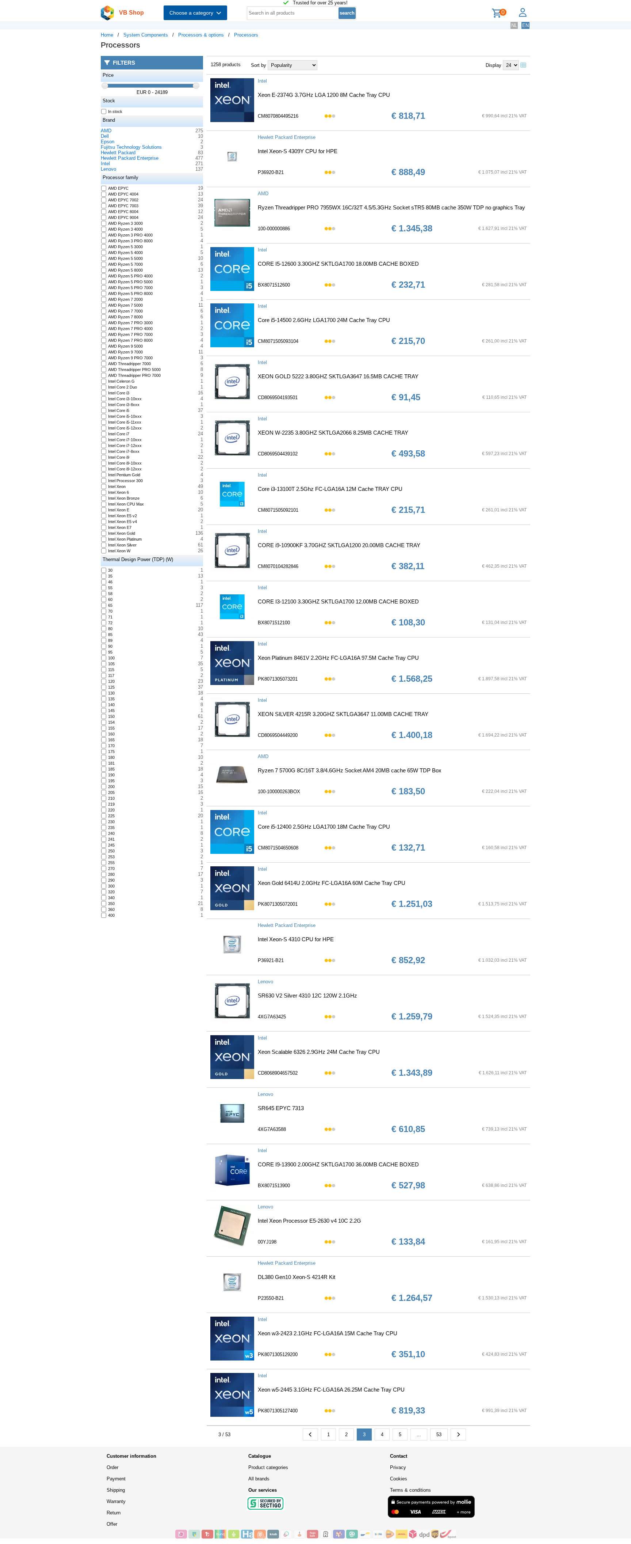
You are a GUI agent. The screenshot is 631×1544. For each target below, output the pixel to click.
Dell (105, 136)
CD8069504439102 (278, 454)
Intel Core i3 (118, 393)
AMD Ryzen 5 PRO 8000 (130, 293)
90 (110, 646)
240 (111, 833)
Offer (112, 1524)
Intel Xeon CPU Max (126, 504)
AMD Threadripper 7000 (129, 364)
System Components (145, 35)
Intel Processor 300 (125, 480)
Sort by (258, 65)
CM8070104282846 (278, 566)
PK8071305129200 (278, 1354)
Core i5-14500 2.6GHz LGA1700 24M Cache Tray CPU (324, 320)
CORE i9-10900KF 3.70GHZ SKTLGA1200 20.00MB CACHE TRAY (339, 545)
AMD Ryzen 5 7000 (125, 264)
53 (438, 1434)
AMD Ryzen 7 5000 (125, 305)
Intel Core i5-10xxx (125, 416)
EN (525, 25)
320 (111, 892)
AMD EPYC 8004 (123, 211)
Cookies (398, 1478)
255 (111, 862)
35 (110, 576)
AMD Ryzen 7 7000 (125, 311)
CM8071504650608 (278, 848)
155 (111, 728)
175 (111, 751)
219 (111, 804)
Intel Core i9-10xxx (125, 463)
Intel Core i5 (118, 410)
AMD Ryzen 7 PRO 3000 (130, 323)
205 (111, 792)
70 (110, 611)
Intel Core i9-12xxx (125, 469)
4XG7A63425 (272, 1016)
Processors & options (201, 35)
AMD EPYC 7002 (123, 200)
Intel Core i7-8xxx (123, 451)
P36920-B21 (271, 172)
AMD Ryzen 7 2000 (125, 299)
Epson (107, 141)
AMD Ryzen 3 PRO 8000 (130, 241)
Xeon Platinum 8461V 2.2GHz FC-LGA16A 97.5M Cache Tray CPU (338, 658)
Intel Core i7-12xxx (125, 445)
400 (111, 915)
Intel (105, 163)
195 (111, 781)
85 (110, 634)
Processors (246, 35)
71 (110, 617)
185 (111, 769)
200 (111, 786)
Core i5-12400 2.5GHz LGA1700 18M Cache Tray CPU (324, 827)
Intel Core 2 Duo (122, 387)
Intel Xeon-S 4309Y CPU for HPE (297, 151)
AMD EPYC (118, 188)
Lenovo (108, 169)
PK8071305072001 (278, 904)
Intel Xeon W (119, 551)
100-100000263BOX (279, 791)
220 (111, 810)
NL (514, 25)
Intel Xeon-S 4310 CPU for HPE (296, 939)
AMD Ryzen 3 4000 (125, 229)
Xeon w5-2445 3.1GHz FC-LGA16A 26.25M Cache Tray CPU (331, 1389)
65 (110, 605)
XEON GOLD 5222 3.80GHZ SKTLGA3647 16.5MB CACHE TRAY (338, 376)
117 (111, 675)
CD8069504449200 (278, 735)
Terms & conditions (410, 1490)
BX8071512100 (274, 622)
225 (111, 816)
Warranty (116, 1501)
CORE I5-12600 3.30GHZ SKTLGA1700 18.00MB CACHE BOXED (338, 264)
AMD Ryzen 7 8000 (125, 317)
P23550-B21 (271, 1298)
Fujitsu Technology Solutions (131, 147)
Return (114, 1512)
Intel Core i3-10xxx (125, 399)
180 (111, 757)
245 (111, 845)
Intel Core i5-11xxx (124, 422)
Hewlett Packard (118, 152)
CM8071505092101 (278, 510)
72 (110, 623)
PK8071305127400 (278, 1411)
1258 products (226, 64)
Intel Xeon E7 (119, 527)
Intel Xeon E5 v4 (122, 521)
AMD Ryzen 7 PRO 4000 (130, 328)
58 (110, 593)
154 (111, 722)
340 (111, 898)
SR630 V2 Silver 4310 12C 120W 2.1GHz (307, 995)
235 (111, 827)
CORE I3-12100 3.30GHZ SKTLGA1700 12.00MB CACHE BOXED (338, 601)
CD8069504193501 (278, 397)
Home (107, 35)
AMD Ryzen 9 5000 (125, 346)
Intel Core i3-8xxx (123, 404)
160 (111, 734)
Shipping (116, 1490)
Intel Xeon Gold (121, 533)
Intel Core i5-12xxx (125, 428)
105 (111, 664)
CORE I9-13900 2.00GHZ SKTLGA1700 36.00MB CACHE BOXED (338, 1164)
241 (111, 839)
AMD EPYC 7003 (123, 206)
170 (111, 745)
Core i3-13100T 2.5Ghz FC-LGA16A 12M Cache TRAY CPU (330, 489)
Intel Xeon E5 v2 (122, 516)
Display (493, 65)
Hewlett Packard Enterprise (129, 158)
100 (111, 658)
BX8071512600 (274, 285)
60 (110, 599)
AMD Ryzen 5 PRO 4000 (130, 276)
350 (111, 903)
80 (110, 629)
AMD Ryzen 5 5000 (125, 258)
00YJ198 (267, 1242)
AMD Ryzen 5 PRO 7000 (130, 287)
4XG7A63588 (272, 1129)
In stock (115, 111)
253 (111, 857)
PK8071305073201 (278, 679)
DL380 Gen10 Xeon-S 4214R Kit (296, 1277)
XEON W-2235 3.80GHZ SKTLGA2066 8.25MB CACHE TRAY (333, 432)
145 (111, 710)
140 (111, 705)
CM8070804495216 (278, 116)
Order (112, 1467)
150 (111, 716)
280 (111, 874)
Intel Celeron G (121, 381)
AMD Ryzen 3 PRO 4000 (130, 235)
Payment (116, 1478)
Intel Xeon (117, 486)
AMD (106, 130)
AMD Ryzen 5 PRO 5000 (130, 282)
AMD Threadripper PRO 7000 (134, 375)
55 (110, 588)
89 (110, 640)
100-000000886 (274, 228)
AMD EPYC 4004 (123, 194)
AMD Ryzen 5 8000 (125, 270)
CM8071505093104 (278, 341)
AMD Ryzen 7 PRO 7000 (130, 334)
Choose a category (192, 13)
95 (110, 652)
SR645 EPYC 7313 (281, 1108)
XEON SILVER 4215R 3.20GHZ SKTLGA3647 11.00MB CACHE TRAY (343, 714)
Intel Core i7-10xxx (125, 440)
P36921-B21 (271, 960)
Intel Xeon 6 (118, 492)
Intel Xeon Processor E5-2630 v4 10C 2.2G (309, 1221)
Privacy (398, 1467)
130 (111, 693)
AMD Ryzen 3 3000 (125, 223)
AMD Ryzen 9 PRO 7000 (130, 358)
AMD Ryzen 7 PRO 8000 (130, 340)
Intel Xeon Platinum (125, 539)
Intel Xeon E (118, 510)
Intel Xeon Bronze (123, 498)
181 (111, 763)
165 (111, 740)
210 (111, 798)
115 (111, 669)
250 (111, 851)
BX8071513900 (274, 1185)
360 (111, 909)
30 (110, 570)
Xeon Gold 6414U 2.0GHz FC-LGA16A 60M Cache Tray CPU (331, 883)
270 (111, 868)
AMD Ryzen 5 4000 (125, 252)
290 (111, 880)
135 (111, 699)
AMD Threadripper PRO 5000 (134, 369)
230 (111, 822)
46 (110, 582)
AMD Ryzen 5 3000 (125, 247)
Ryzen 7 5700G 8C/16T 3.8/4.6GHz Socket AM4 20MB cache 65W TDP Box (349, 770)
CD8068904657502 (278, 1073)
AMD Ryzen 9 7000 (125, 352)
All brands (258, 1478)
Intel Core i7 (118, 434)
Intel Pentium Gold (124, 475)
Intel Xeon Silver (122, 545)
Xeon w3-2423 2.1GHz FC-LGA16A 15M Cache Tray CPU (327, 1333)
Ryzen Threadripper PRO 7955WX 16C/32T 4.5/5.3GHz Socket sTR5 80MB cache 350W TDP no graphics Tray (391, 207)
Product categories (268, 1467)
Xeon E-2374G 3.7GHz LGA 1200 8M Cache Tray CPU (324, 95)
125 (111, 687)
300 (111, 886)
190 (111, 775)
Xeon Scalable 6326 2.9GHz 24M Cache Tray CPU (319, 1052)
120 (111, 681)
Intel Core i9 (118, 457)
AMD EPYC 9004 (123, 217)
